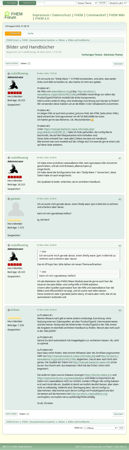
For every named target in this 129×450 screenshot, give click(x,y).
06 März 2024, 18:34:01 (47, 157)
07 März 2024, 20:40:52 (47, 309)
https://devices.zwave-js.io (98, 374)
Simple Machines (25, 447)
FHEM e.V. (42, 18)
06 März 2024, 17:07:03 (47, 73)
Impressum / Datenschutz (52, 15)
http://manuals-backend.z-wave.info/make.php (71, 356)
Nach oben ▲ (120, 446)
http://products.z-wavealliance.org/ (89, 393)
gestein (15, 199)
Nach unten (12, 63)
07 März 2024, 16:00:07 (47, 245)
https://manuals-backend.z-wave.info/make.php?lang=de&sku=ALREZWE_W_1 (65, 131)
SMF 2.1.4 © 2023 (10, 447)
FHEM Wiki (117, 15)
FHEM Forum (14, 16)
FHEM (78, 15)
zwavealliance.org (60, 91)
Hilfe (77, 446)
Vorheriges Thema (92, 54)
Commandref (96, 15)
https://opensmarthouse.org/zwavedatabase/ (61, 378)
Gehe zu (78, 427)
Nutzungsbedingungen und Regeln (97, 446)
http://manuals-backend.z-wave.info (91, 362)
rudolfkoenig (19, 73)
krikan (15, 310)
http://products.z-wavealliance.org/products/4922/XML (66, 93)
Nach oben (11, 414)
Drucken (118, 64)
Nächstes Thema (113, 54)
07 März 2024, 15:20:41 (47, 198)
